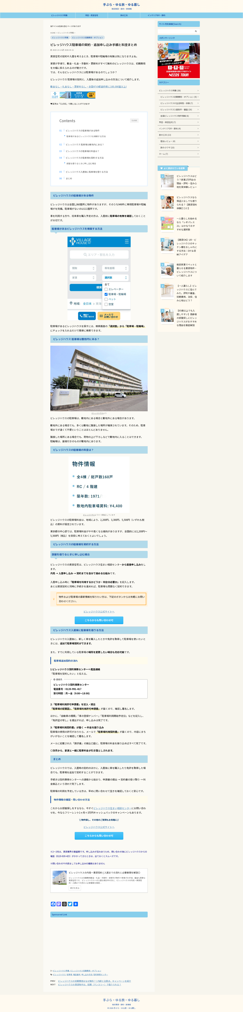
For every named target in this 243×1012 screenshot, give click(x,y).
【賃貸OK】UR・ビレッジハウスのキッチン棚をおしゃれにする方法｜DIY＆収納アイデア (187, 247)
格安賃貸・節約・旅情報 (121, 1004)
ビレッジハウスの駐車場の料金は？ (82, 151)
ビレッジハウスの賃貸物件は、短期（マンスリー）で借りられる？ (89, 984)
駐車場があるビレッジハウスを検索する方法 (86, 136)
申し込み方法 (86, 974)
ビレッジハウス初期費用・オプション (85, 970)
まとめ (69, 178)
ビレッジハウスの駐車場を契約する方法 (85, 157)
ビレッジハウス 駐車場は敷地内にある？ (85, 144)
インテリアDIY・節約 (156, 15)
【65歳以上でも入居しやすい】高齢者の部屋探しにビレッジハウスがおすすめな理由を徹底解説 (187, 318)
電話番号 (76, 974)
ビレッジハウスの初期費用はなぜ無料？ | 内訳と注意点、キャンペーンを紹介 (94, 980)
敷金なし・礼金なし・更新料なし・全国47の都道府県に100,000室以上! (88, 86)
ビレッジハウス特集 (59, 15)
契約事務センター (100, 974)
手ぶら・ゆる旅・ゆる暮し (121, 4)
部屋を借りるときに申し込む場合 (81, 163)
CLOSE (134, 120)
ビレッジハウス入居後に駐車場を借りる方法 (87, 171)
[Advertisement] (76, 938)
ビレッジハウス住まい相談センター (112, 808)
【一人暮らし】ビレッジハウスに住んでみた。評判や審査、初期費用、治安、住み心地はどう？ (187, 293)
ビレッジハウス (97, 413)
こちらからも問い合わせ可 (99, 620)
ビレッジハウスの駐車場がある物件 (82, 130)
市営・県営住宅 (91, 15)
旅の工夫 (124, 15)
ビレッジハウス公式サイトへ (99, 611)
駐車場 (69, 974)
